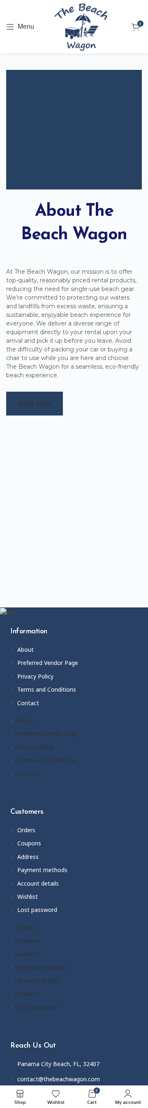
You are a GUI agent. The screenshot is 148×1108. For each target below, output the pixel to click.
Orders (26, 830)
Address (28, 857)
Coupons (29, 843)
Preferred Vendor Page (47, 663)
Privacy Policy (35, 676)
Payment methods (42, 870)
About (25, 649)
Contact (28, 703)
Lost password (37, 910)
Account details (38, 883)
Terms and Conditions (46, 689)
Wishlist (27, 896)
